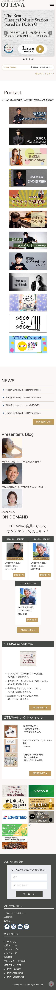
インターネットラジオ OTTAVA (14, 3)
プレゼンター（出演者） (16, 961)
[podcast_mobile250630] (28, 82)
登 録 (26, 894)
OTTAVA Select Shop (14, 977)
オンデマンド (10, 953)
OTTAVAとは (10, 941)
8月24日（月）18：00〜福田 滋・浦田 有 (22, 461)
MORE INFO (42, 422)
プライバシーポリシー (15, 913)
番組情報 (8, 957)
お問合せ (8, 921)
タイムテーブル (11, 949)
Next (50, 33)
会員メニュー (10, 945)
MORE (17, 575)
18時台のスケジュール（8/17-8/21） (23, 405)
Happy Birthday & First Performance (23, 390)
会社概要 (8, 917)
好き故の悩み (8, 512)
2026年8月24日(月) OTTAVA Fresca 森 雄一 (24, 487)
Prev (6, 33)
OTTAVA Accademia (13, 973)
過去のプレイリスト (43, 74)
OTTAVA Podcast (12, 969)
